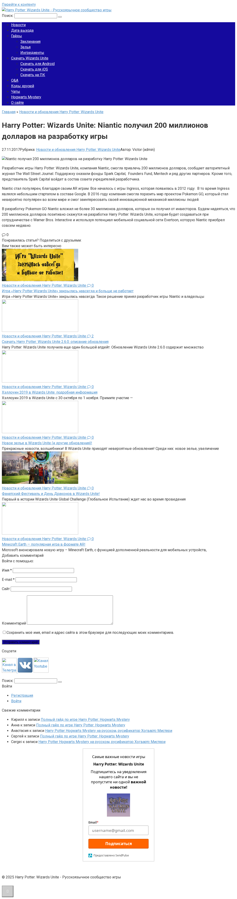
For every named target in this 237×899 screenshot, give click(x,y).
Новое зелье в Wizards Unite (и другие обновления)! (47, 443)
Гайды (16, 36)
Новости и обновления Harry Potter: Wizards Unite (78, 149)
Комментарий (14, 623)
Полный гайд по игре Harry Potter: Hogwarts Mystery (85, 719)
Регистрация (22, 695)
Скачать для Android (37, 64)
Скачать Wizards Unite (29, 58)
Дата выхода (22, 30)
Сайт (6, 589)
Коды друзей (22, 86)
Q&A (14, 80)
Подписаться (118, 843)
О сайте (17, 102)
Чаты (15, 91)
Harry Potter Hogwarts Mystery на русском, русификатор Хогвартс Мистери (108, 730)
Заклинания (30, 41)
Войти (16, 701)
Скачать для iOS (34, 69)
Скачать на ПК (32, 75)
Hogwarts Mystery (26, 97)
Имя (7, 570)
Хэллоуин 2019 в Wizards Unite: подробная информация (49, 392)
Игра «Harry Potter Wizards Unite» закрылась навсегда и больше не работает (68, 291)
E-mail (8, 579)
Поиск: (8, 15)
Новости (18, 25)
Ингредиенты (32, 52)
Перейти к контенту (19, 4)
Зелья (25, 47)
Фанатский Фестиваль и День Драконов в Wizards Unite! (51, 493)
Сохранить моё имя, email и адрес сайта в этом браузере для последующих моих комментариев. (90, 632)
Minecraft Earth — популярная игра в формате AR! (43, 544)
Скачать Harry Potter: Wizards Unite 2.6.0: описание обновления (55, 341)
